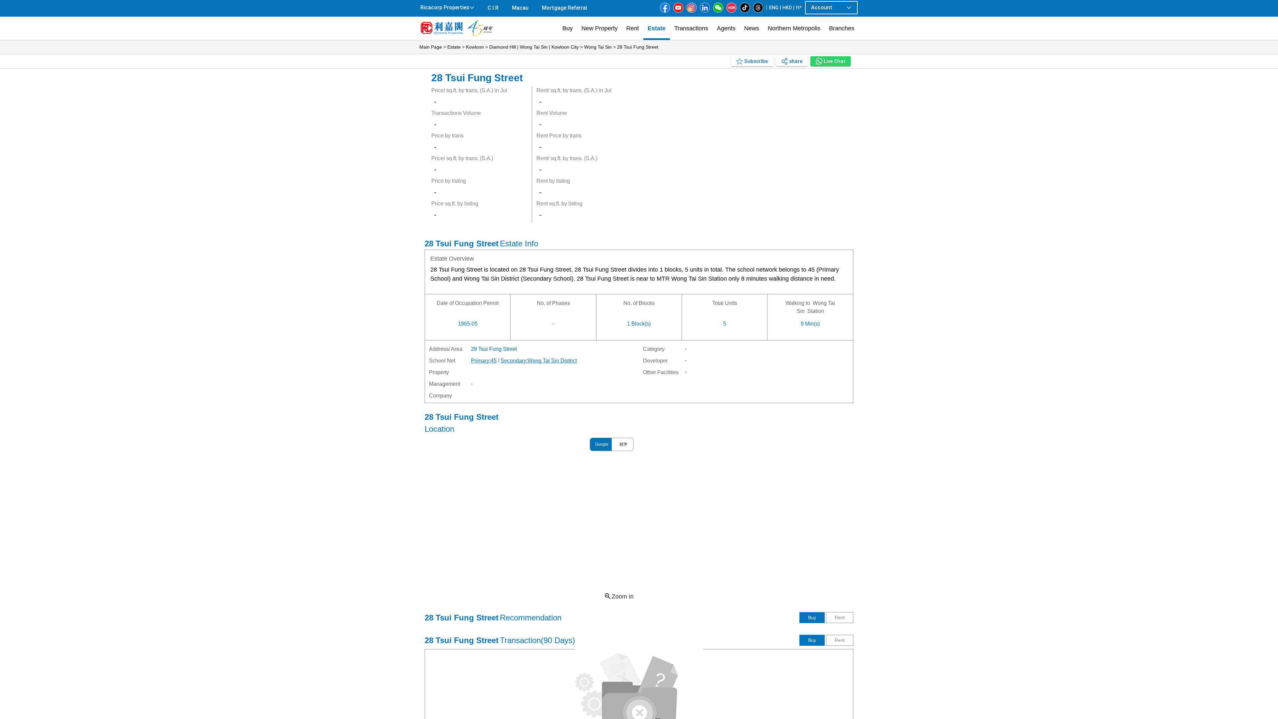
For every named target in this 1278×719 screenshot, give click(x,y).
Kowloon (475, 47)
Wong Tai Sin (598, 47)
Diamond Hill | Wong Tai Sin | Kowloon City (534, 47)
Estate (454, 47)
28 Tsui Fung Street (637, 47)
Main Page (430, 47)
